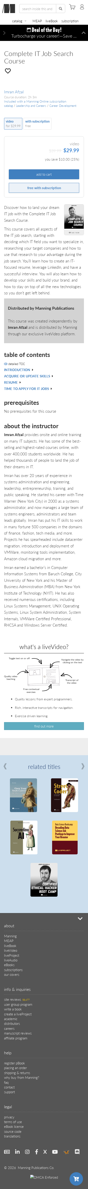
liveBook (52, 20)
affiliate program (15, 1038)
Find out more (44, 726)
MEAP (37, 20)
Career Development (62, 106)
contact (9, 1087)
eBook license (14, 1126)
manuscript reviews (18, 1033)
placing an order (15, 1067)
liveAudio (10, 960)
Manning (10, 936)
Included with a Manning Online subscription (35, 101)
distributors (12, 1023)
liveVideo (10, 950)
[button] (4, 33)
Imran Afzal (14, 91)
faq (6, 1082)
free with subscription (44, 187)
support (9, 1091)
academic (10, 1018)
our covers (11, 974)
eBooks (9, 964)
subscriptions (13, 969)
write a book (13, 1009)
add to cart (44, 174)
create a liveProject (18, 1014)
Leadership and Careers (31, 106)
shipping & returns (17, 1072)
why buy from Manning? (21, 1077)
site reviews (17, 999)
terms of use (13, 1121)
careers (9, 1028)
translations (12, 1136)
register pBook (14, 1063)
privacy (9, 1117)
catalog (17, 20)
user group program (18, 1004)
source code (12, 1131)
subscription (70, 20)
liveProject (11, 955)
